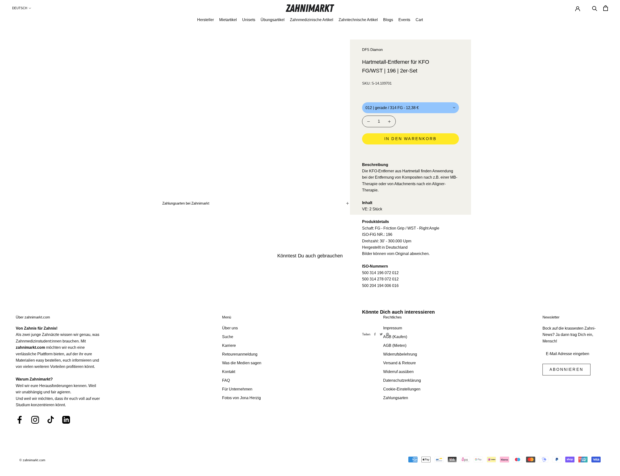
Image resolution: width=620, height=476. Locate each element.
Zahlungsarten (395, 398)
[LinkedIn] (66, 420)
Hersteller (205, 20)
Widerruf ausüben (398, 372)
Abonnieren (566, 369)
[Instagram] (35, 420)
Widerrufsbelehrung (400, 354)
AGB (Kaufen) (395, 337)
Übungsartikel (273, 20)
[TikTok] (50, 420)
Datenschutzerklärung (402, 380)
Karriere (229, 345)
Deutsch (19, 8)
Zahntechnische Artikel (358, 20)
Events (404, 20)
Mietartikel (228, 20)
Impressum (392, 328)
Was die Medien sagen (241, 363)
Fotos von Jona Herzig (241, 398)
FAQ (226, 380)
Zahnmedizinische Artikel (311, 20)
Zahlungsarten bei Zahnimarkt (185, 203)
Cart (419, 20)
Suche (227, 337)
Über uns (230, 328)
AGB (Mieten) (394, 345)
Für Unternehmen (237, 389)
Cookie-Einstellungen (401, 389)
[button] (410, 152)
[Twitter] (381, 334)
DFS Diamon (372, 50)
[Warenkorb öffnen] (605, 8)
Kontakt (228, 372)
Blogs (388, 20)
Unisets (248, 20)
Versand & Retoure (399, 363)
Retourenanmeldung (239, 354)
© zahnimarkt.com (32, 460)
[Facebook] (374, 334)
